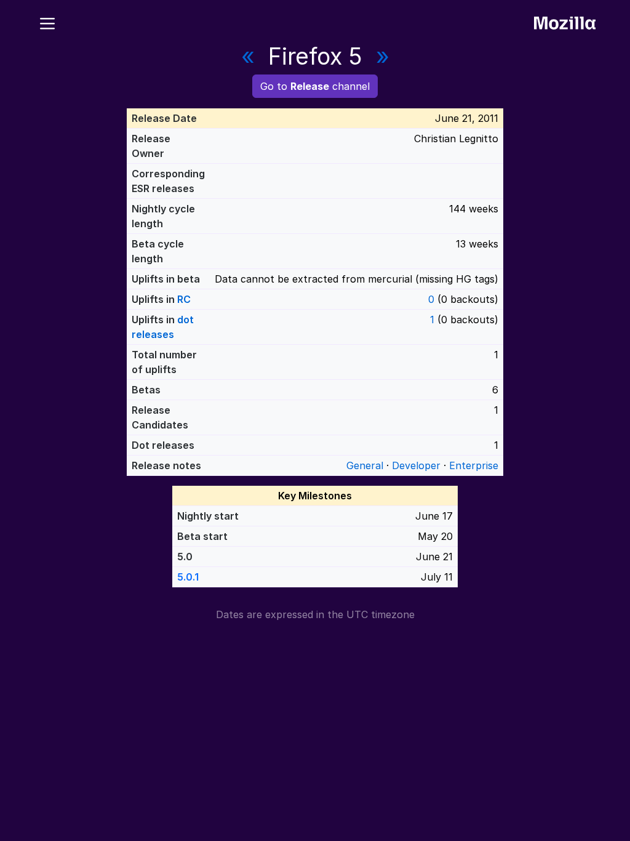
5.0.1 (188, 577)
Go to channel (315, 86)
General (364, 465)
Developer (416, 465)
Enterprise (473, 465)
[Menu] (47, 21)
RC (184, 299)
